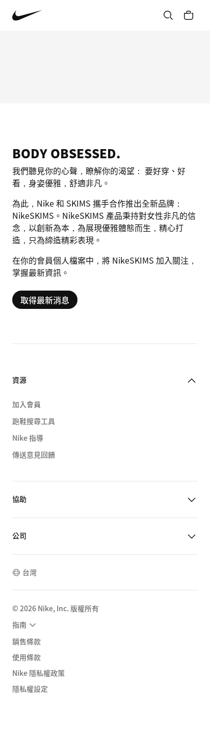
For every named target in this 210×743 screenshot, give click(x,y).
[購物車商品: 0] (188, 15)
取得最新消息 (44, 300)
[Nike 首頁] (27, 16)
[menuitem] (25, 625)
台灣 (29, 572)
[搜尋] (168, 15)
